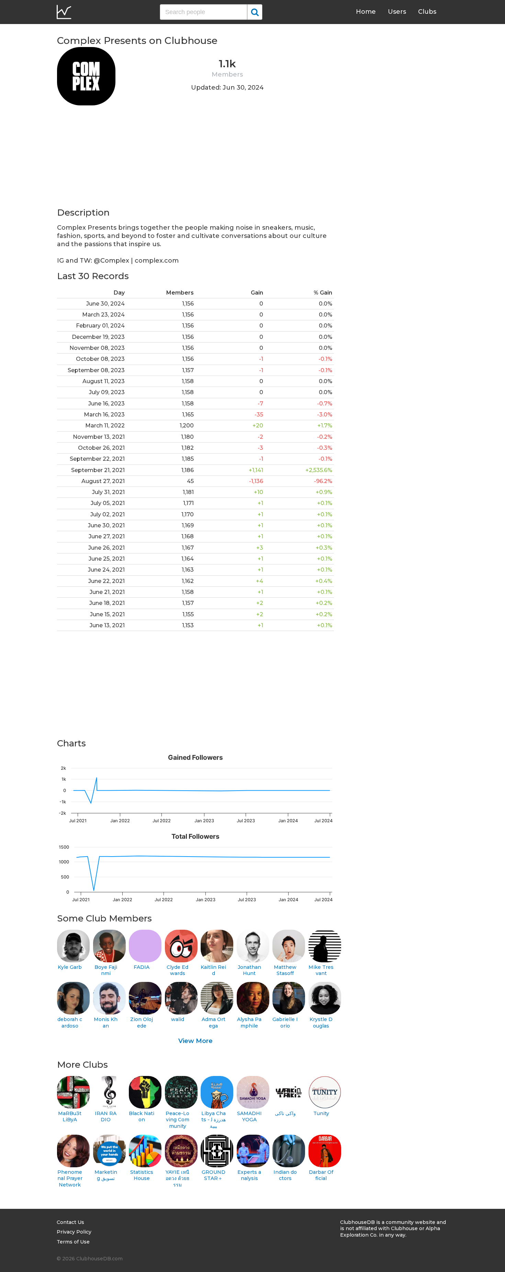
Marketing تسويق (105, 1175)
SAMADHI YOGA (249, 1116)
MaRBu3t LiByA (69, 1116)
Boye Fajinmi (105, 970)
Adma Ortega (213, 1022)
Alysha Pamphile (249, 1022)
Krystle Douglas (321, 1022)
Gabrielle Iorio (285, 1022)
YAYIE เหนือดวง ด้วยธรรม (178, 1178)
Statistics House (141, 1175)
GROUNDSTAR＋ (213, 1175)
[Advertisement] (195, 159)
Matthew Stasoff (285, 970)
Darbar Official (321, 1175)
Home (366, 11)
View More (195, 1041)
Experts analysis (249, 1175)
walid (177, 1019)
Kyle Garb (70, 967)
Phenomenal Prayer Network (69, 1178)
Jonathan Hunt (249, 970)
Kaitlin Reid (213, 970)
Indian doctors (285, 1175)
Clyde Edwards (177, 970)
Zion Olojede (141, 1022)
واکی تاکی (285, 1113)
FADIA (141, 967)
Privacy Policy (74, 1232)
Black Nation (141, 1116)
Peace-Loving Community (177, 1119)
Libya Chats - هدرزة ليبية (213, 1119)
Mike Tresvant (321, 970)
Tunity (321, 1113)
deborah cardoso (69, 1022)
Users (397, 11)
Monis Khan (105, 1022)
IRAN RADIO (105, 1116)
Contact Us (70, 1222)
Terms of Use (73, 1242)
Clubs (427, 11)
